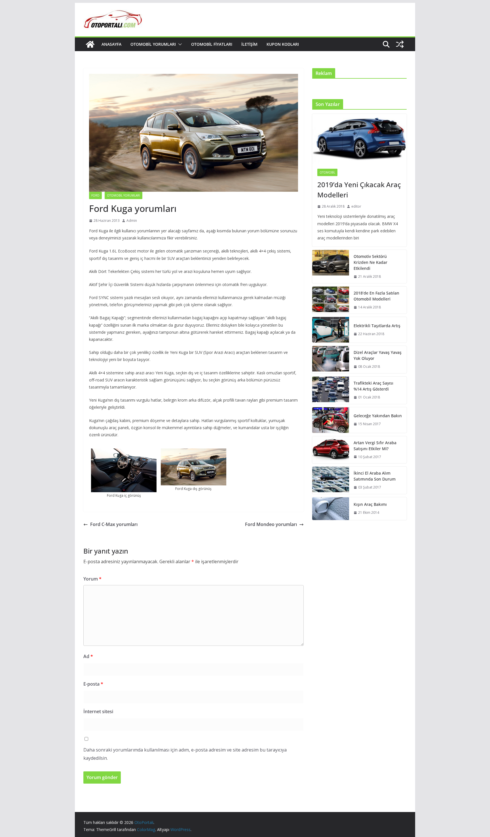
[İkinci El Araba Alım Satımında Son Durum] (330, 480)
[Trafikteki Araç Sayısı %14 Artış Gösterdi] (330, 390)
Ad (88, 656)
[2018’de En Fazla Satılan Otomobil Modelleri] (330, 300)
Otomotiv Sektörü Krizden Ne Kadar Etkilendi (370, 262)
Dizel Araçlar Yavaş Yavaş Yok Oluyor (378, 355)
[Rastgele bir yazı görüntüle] (400, 44)
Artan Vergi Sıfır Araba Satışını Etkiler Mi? (375, 445)
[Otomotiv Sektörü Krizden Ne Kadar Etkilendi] (330, 266)
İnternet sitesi (98, 711)
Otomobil (327, 172)
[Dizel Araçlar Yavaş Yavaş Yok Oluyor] (330, 359)
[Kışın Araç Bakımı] (330, 508)
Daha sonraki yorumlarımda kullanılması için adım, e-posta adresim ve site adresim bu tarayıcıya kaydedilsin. (185, 754)
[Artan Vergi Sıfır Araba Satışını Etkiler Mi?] (330, 450)
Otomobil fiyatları (211, 44)
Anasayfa (111, 44)
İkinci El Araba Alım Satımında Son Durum (375, 476)
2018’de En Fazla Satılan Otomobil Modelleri (376, 296)
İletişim (249, 44)
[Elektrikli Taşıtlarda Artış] (330, 330)
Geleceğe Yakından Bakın (378, 415)
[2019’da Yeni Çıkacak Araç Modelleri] (359, 139)
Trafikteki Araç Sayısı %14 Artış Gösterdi (373, 386)
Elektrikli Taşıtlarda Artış (377, 325)
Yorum (92, 579)
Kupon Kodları (283, 44)
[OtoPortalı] (90, 44)
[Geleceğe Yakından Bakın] (330, 420)
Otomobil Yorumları (153, 44)
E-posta (93, 684)
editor (356, 206)
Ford (95, 195)
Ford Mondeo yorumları (271, 524)
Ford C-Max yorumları (114, 524)
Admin (131, 220)
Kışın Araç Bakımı (370, 504)
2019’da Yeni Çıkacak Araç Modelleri (359, 189)
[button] (179, 44)
